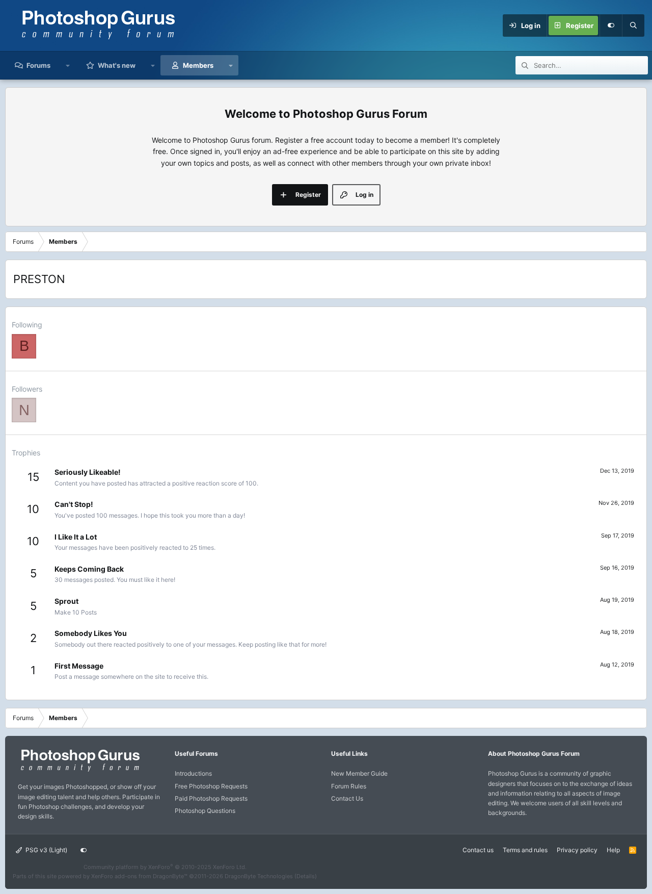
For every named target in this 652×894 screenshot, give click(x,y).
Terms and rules (525, 850)
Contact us (478, 850)
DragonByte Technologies (259, 876)
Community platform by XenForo (165, 867)
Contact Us (347, 798)
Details (305, 876)
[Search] (633, 25)
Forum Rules (348, 786)
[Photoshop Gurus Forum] (79, 771)
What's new (116, 65)
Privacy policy (577, 850)
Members (198, 65)
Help (613, 850)
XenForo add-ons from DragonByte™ (139, 876)
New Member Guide (359, 773)
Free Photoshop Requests (211, 786)
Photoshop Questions (205, 810)
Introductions (193, 773)
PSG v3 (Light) (45, 850)
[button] (68, 65)
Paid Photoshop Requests (211, 798)
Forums (38, 65)
